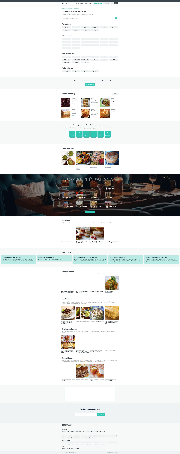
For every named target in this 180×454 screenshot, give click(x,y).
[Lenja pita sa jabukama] (65, 113)
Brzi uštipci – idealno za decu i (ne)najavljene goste (95, 112)
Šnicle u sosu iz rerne (81, 197)
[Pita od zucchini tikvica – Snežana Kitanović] (68, 371)
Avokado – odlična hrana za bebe (82, 321)
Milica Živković (108, 167)
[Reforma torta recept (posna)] (93, 183)
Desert (73, 98)
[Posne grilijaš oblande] (85, 102)
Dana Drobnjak (79, 198)
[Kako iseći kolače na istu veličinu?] (108, 204)
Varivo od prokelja (109, 291)
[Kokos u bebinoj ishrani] (79, 204)
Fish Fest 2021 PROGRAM (110, 350)
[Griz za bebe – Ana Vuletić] (65, 195)
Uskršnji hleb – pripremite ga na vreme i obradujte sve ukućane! (111, 242)
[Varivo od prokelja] (112, 283)
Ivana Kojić (78, 169)
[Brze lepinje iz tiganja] (93, 204)
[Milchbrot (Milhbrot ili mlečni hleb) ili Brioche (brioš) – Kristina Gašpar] (83, 233)
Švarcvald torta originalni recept (97, 321)
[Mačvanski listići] (79, 183)
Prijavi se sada (101, 414)
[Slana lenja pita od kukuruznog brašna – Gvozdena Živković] (68, 283)
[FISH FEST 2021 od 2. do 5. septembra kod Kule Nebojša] (97, 342)
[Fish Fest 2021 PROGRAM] (112, 342)
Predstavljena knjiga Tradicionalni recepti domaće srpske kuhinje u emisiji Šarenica (82, 351)
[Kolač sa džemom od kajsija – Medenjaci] (65, 183)
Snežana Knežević (109, 189)
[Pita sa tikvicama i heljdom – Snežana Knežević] (112, 371)
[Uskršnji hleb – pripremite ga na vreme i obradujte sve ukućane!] (112, 233)
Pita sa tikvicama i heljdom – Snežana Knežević (111, 380)
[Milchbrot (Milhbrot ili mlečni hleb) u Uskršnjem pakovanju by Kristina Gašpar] (97, 233)
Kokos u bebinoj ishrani (82, 206)
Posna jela (113, 109)
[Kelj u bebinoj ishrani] (93, 195)
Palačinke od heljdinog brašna (82, 379)
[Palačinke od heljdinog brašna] (83, 371)
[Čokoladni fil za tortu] (65, 102)
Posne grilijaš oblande (94, 100)
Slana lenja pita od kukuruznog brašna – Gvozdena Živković (67, 292)
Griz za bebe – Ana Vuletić (68, 197)
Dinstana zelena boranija (114, 100)
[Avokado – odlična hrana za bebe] (83, 313)
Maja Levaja (93, 188)
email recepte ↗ (100, 0)
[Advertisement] (90, 394)
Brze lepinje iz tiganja (96, 206)
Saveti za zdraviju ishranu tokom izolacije (46, 257)
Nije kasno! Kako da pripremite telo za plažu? (12, 257)
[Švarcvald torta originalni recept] (97, 313)
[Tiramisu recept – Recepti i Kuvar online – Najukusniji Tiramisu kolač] (68, 313)
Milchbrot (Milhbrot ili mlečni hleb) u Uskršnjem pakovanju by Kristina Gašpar (97, 242)
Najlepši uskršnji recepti (66, 241)
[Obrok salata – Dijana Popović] (97, 283)
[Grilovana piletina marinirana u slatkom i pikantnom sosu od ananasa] (83, 158)
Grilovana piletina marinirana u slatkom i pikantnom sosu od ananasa (82, 167)
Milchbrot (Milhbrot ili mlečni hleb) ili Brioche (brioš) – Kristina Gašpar (82, 242)
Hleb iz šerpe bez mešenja (110, 165)
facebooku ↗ (87, 0)
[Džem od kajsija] (108, 195)
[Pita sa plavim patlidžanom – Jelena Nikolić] (83, 283)
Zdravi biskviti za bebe (68, 206)
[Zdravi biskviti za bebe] (65, 204)
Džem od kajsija (109, 197)
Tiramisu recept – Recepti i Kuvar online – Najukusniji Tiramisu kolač (66, 322)
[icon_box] (72, 134)
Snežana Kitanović (95, 102)
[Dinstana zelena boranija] (105, 102)
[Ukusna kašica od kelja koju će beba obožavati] (68, 158)
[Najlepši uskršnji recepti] (68, 233)
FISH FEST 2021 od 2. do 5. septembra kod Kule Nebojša (96, 351)
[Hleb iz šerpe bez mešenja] (112, 158)
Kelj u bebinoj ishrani (96, 197)
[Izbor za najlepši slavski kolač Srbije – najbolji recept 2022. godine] (68, 342)
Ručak (112, 98)
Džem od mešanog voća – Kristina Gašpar (118, 257)
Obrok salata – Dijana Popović (96, 291)
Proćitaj (73, 103)
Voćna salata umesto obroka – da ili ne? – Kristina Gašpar (86, 257)
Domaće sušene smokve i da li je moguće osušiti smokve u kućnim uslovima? (111, 187)
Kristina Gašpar (94, 207)
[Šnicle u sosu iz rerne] (79, 195)
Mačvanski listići (81, 185)
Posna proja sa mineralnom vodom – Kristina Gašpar (156, 257)
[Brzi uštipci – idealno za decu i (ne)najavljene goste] (85, 113)
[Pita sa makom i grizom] (97, 158)
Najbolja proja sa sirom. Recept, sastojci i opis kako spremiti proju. (111, 322)
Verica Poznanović (94, 167)
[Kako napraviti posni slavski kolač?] (105, 113)
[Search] (116, 18)
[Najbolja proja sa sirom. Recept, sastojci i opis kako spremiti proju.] (112, 313)
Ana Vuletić (74, 113)
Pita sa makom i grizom (95, 165)
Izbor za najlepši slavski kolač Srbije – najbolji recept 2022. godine (67, 351)
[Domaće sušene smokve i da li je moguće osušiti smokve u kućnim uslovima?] (108, 183)
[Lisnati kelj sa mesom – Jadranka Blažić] (97, 371)
